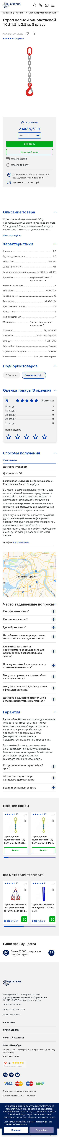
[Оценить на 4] (35, 436)
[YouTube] (17, 1075)
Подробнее (42, 1130)
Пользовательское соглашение (19, 1095)
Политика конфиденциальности (19, 1091)
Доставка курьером (15, 466)
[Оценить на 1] (8, 436)
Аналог (15, 850)
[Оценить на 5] (44, 436)
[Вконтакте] (5, 1075)
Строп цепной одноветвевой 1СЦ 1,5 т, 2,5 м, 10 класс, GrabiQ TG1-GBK (43, 839)
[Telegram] (11, 1075)
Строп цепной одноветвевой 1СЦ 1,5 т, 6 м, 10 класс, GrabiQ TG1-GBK (14, 839)
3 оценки (19, 38)
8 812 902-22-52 (21, 542)
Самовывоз (10, 460)
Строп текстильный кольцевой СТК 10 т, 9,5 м (43, 907)
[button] (29, 144)
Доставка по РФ (12, 473)
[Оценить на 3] (26, 436)
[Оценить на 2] (17, 436)
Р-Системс (11, 375)
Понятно (16, 1130)
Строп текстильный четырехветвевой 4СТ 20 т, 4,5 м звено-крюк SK (15, 907)
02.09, (26, 182)
